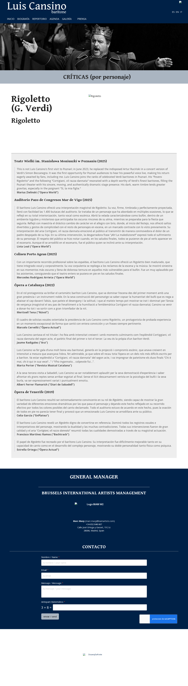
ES (173, 11)
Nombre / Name (50, 557)
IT (181, 11)
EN (177, 11)
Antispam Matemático (53, 601)
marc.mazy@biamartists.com (100, 521)
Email (44, 570)
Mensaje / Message (52, 583)
